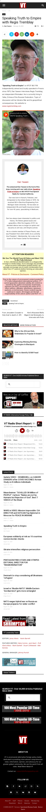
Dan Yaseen (8, 26)
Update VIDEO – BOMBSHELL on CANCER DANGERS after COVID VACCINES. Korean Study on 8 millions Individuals (22, 479)
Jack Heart (32, 643)
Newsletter (12, 803)
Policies (20, 801)
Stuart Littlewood (29, 645)
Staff (14, 801)
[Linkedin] (27, 34)
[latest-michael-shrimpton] (19, 625)
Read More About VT (25, 766)
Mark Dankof (17, 645)
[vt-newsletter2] (19, 665)
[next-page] (7, 363)
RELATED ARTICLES (11, 325)
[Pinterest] (16, 34)
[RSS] (37, 786)
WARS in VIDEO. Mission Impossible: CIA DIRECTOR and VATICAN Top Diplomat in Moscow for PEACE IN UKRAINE (22, 513)
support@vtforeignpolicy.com (27, 771)
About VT (6, 274)
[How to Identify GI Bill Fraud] (7, 355)
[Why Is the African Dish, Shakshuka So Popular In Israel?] (7, 333)
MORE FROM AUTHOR (28, 325)
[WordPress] (29, 792)
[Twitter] (11, 34)
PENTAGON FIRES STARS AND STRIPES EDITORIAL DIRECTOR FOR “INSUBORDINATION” (21, 562)
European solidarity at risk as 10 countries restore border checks (23, 537)
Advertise (27, 803)
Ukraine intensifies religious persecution (22, 549)
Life (9, 11)
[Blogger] (7, 786)
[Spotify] (11, 792)
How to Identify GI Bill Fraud (26, 352)
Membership (35, 801)
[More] (37, 34)
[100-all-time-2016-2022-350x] (21, 723)
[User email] (25, 245)
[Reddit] (25, 786)
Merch (20, 803)
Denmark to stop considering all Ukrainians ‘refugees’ (23, 576)
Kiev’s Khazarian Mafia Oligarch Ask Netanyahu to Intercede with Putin (34, 315)
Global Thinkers (9, 672)
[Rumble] (31, 786)
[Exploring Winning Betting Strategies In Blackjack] (7, 344)
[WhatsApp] (22, 34)
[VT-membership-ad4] (23, 408)
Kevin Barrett (25, 638)
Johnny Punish (23, 652)
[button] (3, 5)
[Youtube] (35, 792)
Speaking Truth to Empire (16, 303)
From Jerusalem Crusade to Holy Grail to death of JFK (12, 314)
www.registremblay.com (11, 106)
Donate (27, 801)
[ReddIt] (32, 34)
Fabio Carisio (22, 643)
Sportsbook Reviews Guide (29, 807)
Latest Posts (8, 472)
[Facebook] (13, 786)
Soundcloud (14, 301)
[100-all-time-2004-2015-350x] (21, 712)
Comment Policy (37, 274)
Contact (34, 803)
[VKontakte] (23, 792)
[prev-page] (3, 363)
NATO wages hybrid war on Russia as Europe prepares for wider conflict (20, 602)
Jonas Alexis (14, 638)
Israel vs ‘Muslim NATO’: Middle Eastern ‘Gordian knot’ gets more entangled (21, 589)
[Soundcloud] (21, 245)
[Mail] (19, 786)
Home (4, 11)
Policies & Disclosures (20, 274)
